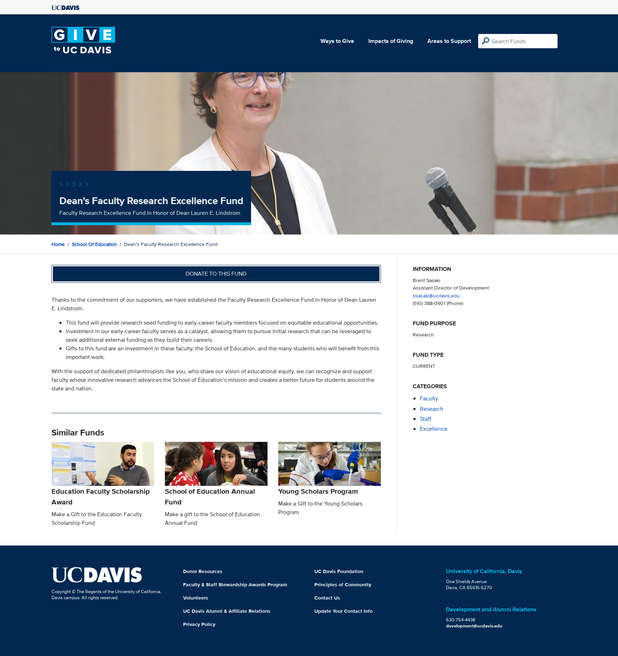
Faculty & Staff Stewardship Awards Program (235, 584)
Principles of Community (342, 584)
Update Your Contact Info (343, 611)
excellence (433, 429)
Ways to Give (337, 41)
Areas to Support (449, 41)
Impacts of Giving (390, 41)
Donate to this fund (216, 274)
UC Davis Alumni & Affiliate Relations (226, 611)
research (431, 409)
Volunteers (195, 597)
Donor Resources (202, 571)
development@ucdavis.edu (474, 625)
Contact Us (327, 597)
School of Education (94, 244)
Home (58, 244)
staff (425, 419)
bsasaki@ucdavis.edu (436, 295)
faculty (429, 398)
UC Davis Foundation (338, 571)
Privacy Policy (199, 624)
